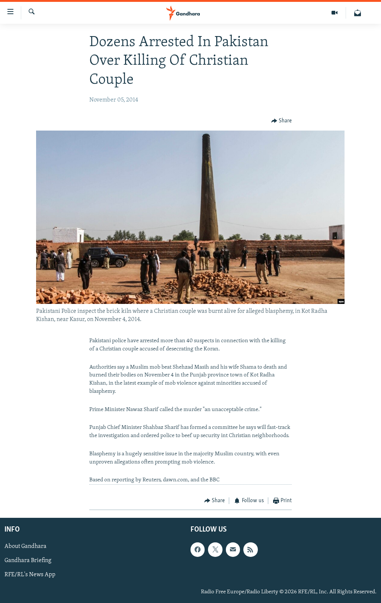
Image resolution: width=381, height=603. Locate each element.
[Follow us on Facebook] (197, 549)
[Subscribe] (233, 549)
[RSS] (250, 549)
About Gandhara (25, 546)
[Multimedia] (334, 13)
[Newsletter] (357, 13)
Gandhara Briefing (27, 561)
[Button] (281, 121)
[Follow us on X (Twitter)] (215, 549)
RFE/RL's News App (29, 575)
